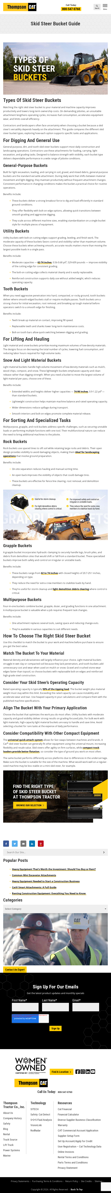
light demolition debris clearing (71, 589)
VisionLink (36, 1125)
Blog (5, 1129)
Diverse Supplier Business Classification (79, 1119)
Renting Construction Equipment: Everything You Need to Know (49, 893)
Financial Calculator (68, 1114)
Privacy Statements (20, 1181)
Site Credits (86, 1181)
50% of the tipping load (56, 689)
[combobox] (55, 909)
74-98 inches (81, 391)
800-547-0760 (71, 9)
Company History (12, 1118)
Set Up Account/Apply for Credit (75, 1141)
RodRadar (35, 1130)
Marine (7, 1155)
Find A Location (60, 1071)
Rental (6, 1134)
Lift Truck (8, 1145)
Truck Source (10, 1139)
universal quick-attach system (25, 739)
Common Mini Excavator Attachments (34, 875)
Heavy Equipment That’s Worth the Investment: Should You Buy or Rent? (54, 869)
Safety (6, 1123)
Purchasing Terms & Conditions (47, 1181)
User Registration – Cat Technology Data (79, 1146)
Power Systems (11, 1150)
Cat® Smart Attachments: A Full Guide (34, 887)
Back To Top (77, 1189)
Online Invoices (66, 1151)
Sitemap (98, 1181)
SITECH (34, 1109)
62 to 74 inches (49, 573)
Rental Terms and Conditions (73, 1157)
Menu (105, 9)
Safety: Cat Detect (40, 1114)
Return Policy (71, 1181)
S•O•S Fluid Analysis (41, 1119)
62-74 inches (45, 262)
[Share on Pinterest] (41, 844)
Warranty (62, 1125)
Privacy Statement (67, 1168)
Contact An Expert (15, 969)
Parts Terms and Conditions (73, 1162)
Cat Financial (65, 1109)
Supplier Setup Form (68, 1135)
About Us (8, 1113)
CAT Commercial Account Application (78, 1130)
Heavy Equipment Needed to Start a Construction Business (46, 881)
